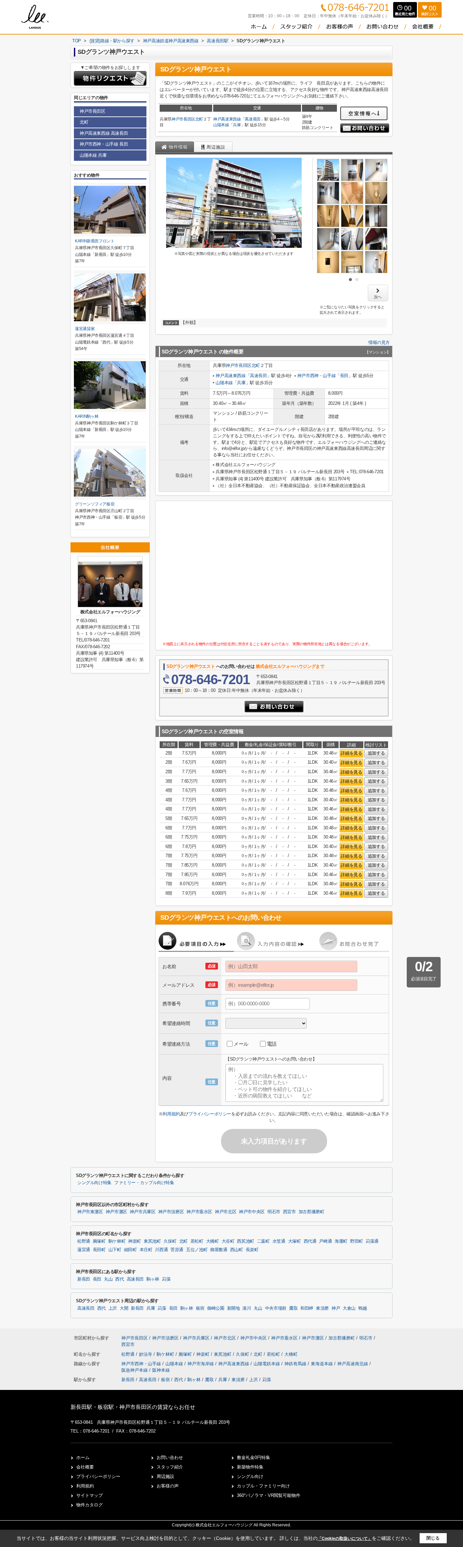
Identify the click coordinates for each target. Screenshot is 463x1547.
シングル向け (250, 1476)
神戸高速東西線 (227, 119)
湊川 (246, 1308)
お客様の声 (168, 1485)
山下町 (114, 1249)
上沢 (112, 1308)
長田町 (99, 1249)
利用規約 (171, 1113)
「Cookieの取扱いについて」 (345, 1538)
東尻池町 (152, 1241)
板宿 (200, 1308)
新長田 (83, 1279)
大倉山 (349, 1308)
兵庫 (237, 125)
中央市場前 (275, 1308)
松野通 (83, 1241)
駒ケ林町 (117, 1241)
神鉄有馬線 (296, 1363)
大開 (124, 1308)
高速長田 (253, 119)
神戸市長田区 (183, 119)
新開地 (233, 1308)
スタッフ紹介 (170, 1466)
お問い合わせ (170, 1457)
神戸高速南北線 (353, 1363)
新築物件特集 (250, 1466)
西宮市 (289, 1212)
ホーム (82, 1457)
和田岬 (306, 1308)
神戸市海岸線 (201, 1363)
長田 (344, 375)
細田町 (130, 1249)
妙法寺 (146, 1354)
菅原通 (176, 1249)
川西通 (161, 1249)
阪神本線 (161, 1370)
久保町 (170, 1241)
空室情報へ (362, 113)
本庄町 (146, 1249)
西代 (119, 1279)
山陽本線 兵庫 (93, 155)
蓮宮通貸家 (85, 328)
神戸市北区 (225, 1212)
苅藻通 (372, 1241)
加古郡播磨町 (311, 1212)
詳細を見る (351, 753)
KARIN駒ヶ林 (87, 416)
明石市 (273, 1212)
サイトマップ (89, 1495)
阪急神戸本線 (135, 1370)
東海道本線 (322, 1363)
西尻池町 (245, 1241)
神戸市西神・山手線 (316, 375)
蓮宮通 (83, 1249)
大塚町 (294, 1241)
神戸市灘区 (116, 1212)
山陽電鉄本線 (267, 1363)
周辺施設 (165, 1476)
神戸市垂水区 (199, 1212)
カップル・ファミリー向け (263, 1485)
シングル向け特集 (94, 1182)
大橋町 (212, 1241)
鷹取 (293, 1308)
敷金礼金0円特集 (253, 1457)
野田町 (356, 1241)
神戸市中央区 (252, 1212)
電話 (272, 1044)
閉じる (433, 1538)
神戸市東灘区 (90, 1212)
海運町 (341, 1241)
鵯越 (362, 1308)
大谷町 (228, 1241)
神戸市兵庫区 (143, 1212)
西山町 (236, 1249)
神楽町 (134, 1241)
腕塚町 (99, 1241)
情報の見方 (379, 342)
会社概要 (85, 1466)
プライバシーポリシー (209, 1113)
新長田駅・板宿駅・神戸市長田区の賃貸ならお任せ (133, 1407)
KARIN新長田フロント (95, 241)
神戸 (335, 1308)
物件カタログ (89, 1504)
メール (241, 1044)
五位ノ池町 (196, 1249)
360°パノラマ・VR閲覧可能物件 (268, 1495)
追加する (376, 753)
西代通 (310, 1241)
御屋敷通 (218, 1249)
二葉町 (263, 1241)
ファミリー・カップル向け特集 (144, 1182)
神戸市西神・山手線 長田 (104, 144)
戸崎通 (325, 1241)
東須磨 (322, 1308)
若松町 (196, 1241)
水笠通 (279, 1241)
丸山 (108, 1279)
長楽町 (252, 1249)
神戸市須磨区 (171, 1212)
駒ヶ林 (152, 1279)
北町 (199, 119)
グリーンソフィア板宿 (94, 504)
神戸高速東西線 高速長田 (104, 133)
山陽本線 (221, 125)
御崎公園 (215, 1308)
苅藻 (166, 1279)
